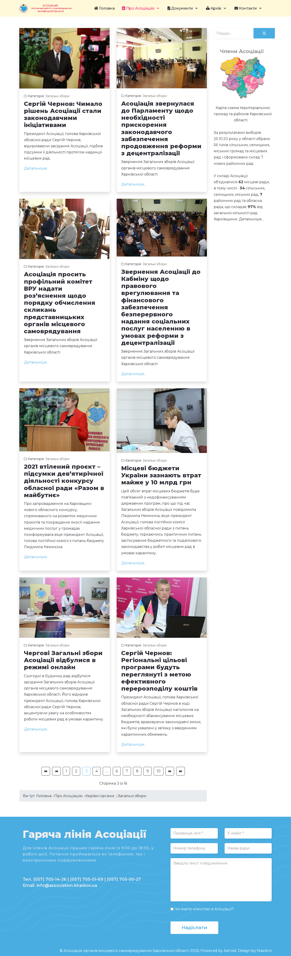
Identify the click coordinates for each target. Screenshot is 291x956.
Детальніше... (36, 168)
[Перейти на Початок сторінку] (45, 771)
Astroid (230, 950)
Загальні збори (57, 96)
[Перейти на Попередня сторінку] (56, 771)
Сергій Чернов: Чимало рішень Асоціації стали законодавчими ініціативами (63, 114)
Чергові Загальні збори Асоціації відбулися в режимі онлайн (63, 660)
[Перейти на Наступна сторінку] (170, 771)
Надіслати (194, 927)
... (107, 771)
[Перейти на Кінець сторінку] (180, 771)
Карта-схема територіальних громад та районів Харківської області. (243, 114)
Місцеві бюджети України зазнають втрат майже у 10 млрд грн (161, 475)
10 (159, 771)
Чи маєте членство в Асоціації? (204, 909)
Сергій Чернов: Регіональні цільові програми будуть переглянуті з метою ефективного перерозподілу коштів (159, 670)
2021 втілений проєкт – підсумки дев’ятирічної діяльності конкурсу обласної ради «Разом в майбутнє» (64, 481)
